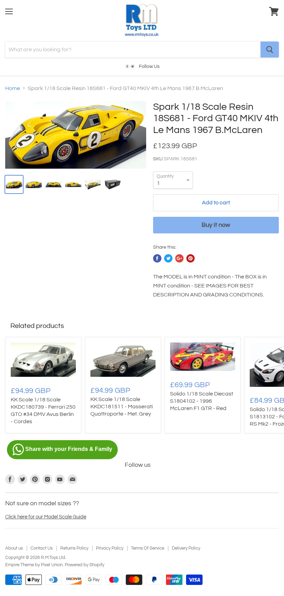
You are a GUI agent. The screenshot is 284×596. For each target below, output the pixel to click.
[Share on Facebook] (157, 258)
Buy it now (216, 225)
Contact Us (41, 548)
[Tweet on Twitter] (168, 258)
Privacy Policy (109, 548)
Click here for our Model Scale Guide (45, 516)
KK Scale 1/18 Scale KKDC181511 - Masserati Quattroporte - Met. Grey (121, 407)
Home (12, 88)
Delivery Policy (186, 548)
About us (14, 548)
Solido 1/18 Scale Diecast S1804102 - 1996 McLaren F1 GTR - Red (201, 401)
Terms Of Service (147, 548)
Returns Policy (74, 548)
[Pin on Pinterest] (190, 258)
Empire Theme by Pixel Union (34, 564)
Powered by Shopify (84, 564)
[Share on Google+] (179, 258)
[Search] (269, 49)
